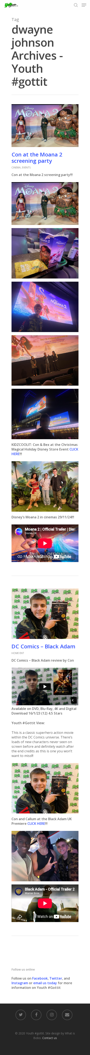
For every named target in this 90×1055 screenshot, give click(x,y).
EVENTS (26, 167)
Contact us (49, 1038)
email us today (45, 983)
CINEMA (16, 167)
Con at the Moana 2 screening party (37, 157)
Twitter (55, 978)
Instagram (20, 983)
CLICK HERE (36, 823)
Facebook (40, 978)
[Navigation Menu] (84, 5)
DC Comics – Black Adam (43, 646)
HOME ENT (18, 653)
